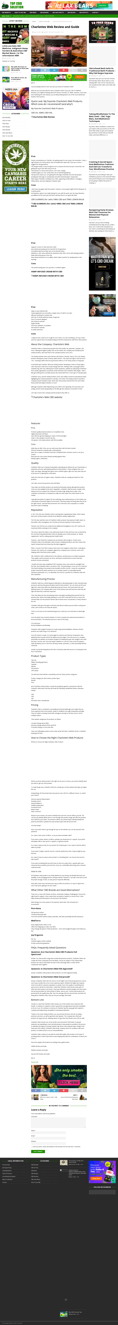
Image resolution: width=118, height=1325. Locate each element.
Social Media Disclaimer (8, 1176)
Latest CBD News (15, 21)
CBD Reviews (44, 12)
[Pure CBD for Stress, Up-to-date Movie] (6, 79)
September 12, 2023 (95, 76)
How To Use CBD (20, 12)
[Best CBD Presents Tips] (63, 1314)
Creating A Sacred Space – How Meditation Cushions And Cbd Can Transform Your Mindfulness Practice (101, 165)
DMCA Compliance (7, 1179)
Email (33, 1136)
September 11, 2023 (95, 124)
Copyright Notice (6, 1170)
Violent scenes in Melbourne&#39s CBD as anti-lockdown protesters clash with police (77, 1172)
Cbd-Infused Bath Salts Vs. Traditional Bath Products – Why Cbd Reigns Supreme (102, 70)
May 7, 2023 (73, 1177)
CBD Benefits (6, 12)
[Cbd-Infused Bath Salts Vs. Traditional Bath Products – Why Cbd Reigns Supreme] (102, 56)
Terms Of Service (7, 1173)
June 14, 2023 (37, 32)
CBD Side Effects (58, 12)
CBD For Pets (83, 12)
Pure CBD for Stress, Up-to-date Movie (19, 78)
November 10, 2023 (75, 1164)
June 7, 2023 (15, 72)
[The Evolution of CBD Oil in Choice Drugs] (63, 1163)
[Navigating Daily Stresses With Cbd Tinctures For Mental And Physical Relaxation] (102, 198)
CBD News (33, 12)
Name (33, 1130)
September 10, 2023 (95, 220)
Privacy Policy (6, 1165)
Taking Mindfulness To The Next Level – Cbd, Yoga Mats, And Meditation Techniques (102, 117)
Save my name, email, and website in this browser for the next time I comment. (56, 1146)
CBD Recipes (71, 12)
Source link (34, 1062)
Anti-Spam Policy (7, 1167)
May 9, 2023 (73, 1314)
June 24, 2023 (7, 58)
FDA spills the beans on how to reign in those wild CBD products (19, 68)
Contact (95, 12)
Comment (34, 1116)
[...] (95, 87)
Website (33, 1141)
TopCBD (45, 32)
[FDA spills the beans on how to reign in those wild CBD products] (6, 69)
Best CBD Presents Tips (75, 1312)
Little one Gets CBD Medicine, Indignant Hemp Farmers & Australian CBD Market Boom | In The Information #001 (15, 51)
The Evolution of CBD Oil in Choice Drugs (76, 1161)
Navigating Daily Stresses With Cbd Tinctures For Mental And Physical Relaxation (101, 213)
